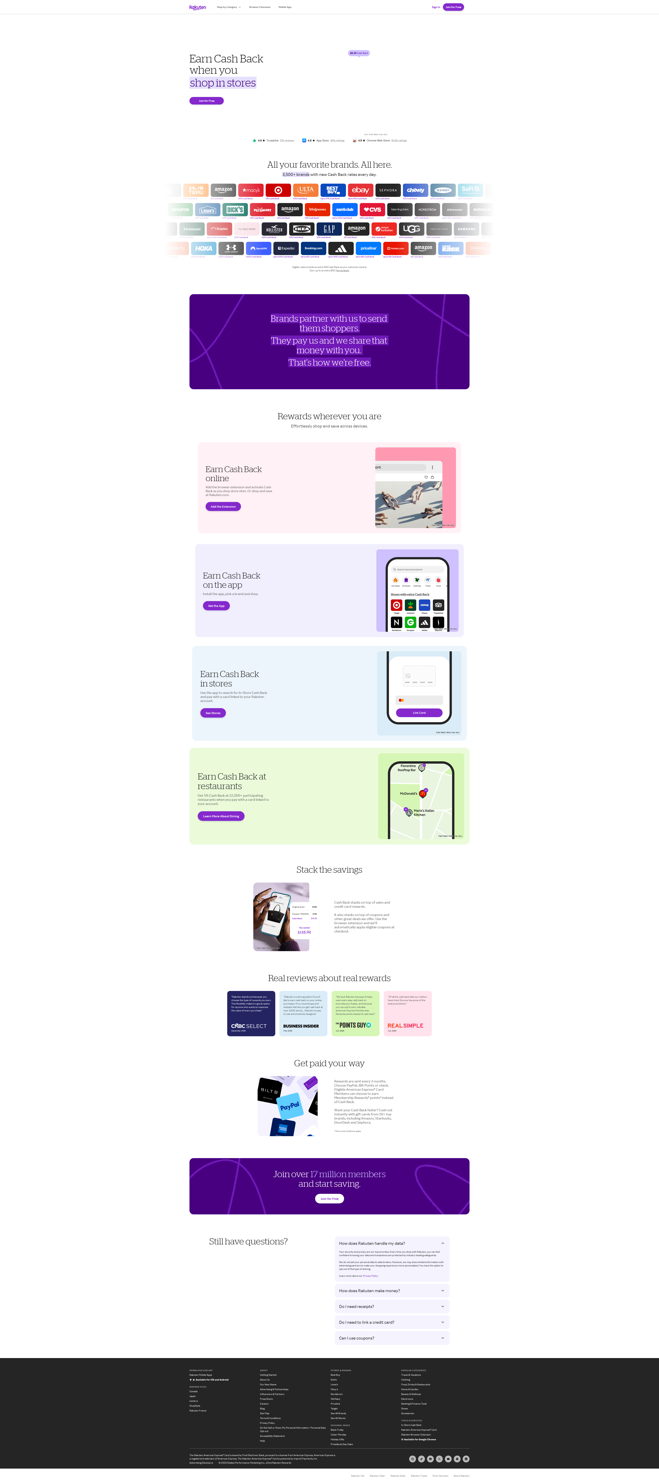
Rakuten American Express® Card (419, 1429)
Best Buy (335, 1374)
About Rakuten (462, 1475)
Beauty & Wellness (411, 1394)
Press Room (266, 1398)
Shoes (404, 1408)
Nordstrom (337, 1394)
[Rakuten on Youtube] (448, 1459)
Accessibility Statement (272, 1435)
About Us (265, 1379)
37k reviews (287, 140)
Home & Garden (409, 1389)
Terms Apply (342, 270)
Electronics (407, 1398)
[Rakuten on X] (439, 1459)
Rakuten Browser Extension (416, 1434)
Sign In (436, 7)
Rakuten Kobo (398, 1475)
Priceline (335, 1403)
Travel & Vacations (411, 1374)
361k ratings (337, 140)
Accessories (407, 1413)
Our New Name (268, 1384)
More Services (440, 1475)
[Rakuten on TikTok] (421, 1459)
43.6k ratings (399, 140)
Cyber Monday (338, 1434)
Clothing (405, 1379)
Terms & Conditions (270, 1418)
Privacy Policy (370, 1275)
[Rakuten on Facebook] (430, 1459)
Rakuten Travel (419, 1475)
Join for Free (453, 7)
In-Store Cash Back (411, 1424)
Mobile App (285, 6)
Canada (193, 1391)
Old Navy (335, 1398)
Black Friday (337, 1429)
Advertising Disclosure (201, 1462)
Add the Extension (223, 506)
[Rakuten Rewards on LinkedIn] (466, 1459)
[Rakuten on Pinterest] (457, 1459)
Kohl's (334, 1379)
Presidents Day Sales (342, 1444)
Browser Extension (259, 6)
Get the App (216, 606)
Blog (262, 1408)
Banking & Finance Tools (414, 1403)
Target (334, 1408)
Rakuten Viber (377, 1475)
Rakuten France (197, 1410)
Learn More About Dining (221, 816)
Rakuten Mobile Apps (200, 1374)
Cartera (193, 1400)
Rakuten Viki (357, 1475)
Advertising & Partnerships (274, 1389)
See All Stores (338, 1418)
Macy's (334, 1389)
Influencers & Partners (272, 1394)
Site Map (264, 1413)
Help (262, 1440)
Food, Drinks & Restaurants (415, 1384)
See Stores (213, 713)
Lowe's (334, 1384)
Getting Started (268, 1374)
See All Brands (338, 1413)
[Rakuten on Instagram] (412, 1459)
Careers (264, 1403)
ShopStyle (194, 1405)
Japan (192, 1396)
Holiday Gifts (337, 1439)
